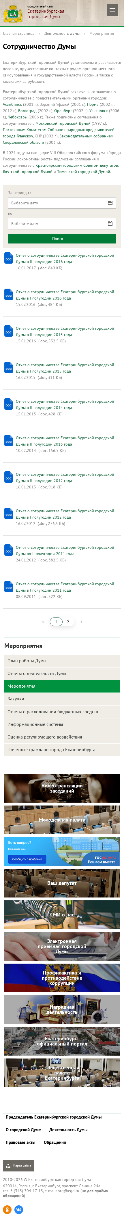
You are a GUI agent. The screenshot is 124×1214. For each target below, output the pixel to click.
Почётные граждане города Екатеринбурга (51, 749)
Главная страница (19, 33)
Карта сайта (21, 1165)
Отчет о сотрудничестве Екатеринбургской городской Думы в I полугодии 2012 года (65, 514)
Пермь (93, 104)
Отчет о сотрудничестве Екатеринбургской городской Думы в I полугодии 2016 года (65, 295)
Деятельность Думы (68, 1129)
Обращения (55, 1142)
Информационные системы (35, 724)
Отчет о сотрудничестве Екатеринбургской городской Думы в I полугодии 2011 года (65, 587)
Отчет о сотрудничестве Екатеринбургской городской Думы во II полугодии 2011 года (65, 550)
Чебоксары (17, 117)
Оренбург (63, 110)
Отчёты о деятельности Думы (36, 673)
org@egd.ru (68, 1190)
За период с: (19, 192)
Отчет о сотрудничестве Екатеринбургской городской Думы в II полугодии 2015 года (65, 331)
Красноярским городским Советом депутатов (76, 165)
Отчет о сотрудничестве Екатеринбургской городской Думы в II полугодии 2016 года (65, 258)
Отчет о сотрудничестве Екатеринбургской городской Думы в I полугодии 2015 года (65, 368)
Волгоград (28, 110)
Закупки (15, 698)
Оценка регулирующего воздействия (44, 737)
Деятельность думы (62, 33)
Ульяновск (98, 110)
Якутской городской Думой (27, 171)
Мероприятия (101, 33)
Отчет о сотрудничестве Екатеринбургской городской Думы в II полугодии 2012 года (65, 477)
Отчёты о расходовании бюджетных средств (52, 711)
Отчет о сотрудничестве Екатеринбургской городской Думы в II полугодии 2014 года (65, 404)
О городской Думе (23, 1129)
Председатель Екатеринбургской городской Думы (54, 1117)
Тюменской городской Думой (83, 171)
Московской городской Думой (63, 123)
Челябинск (12, 104)
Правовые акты (20, 1142)
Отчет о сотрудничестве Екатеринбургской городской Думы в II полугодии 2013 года (65, 441)
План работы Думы (26, 660)
